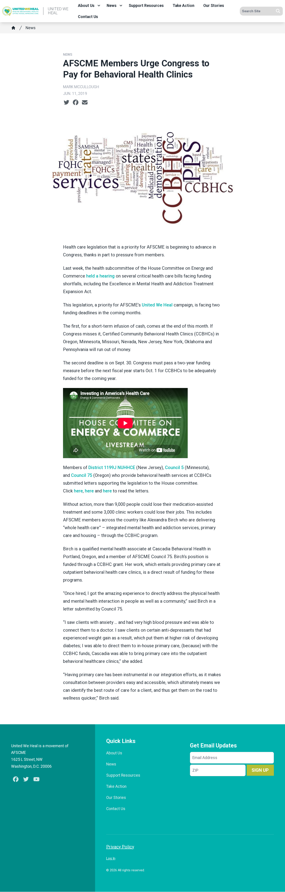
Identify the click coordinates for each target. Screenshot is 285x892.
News (111, 5)
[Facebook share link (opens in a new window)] (75, 102)
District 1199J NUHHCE (111, 467)
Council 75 (81, 475)
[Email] (84, 102)
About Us (86, 5)
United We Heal (157, 305)
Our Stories (213, 5)
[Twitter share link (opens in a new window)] (66, 102)
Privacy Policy (120, 846)
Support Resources (146, 5)
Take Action (183, 5)
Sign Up (260, 770)
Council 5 (174, 467)
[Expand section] (99, 5)
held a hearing (100, 276)
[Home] (13, 28)
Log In (110, 858)
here (78, 491)
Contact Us (88, 16)
